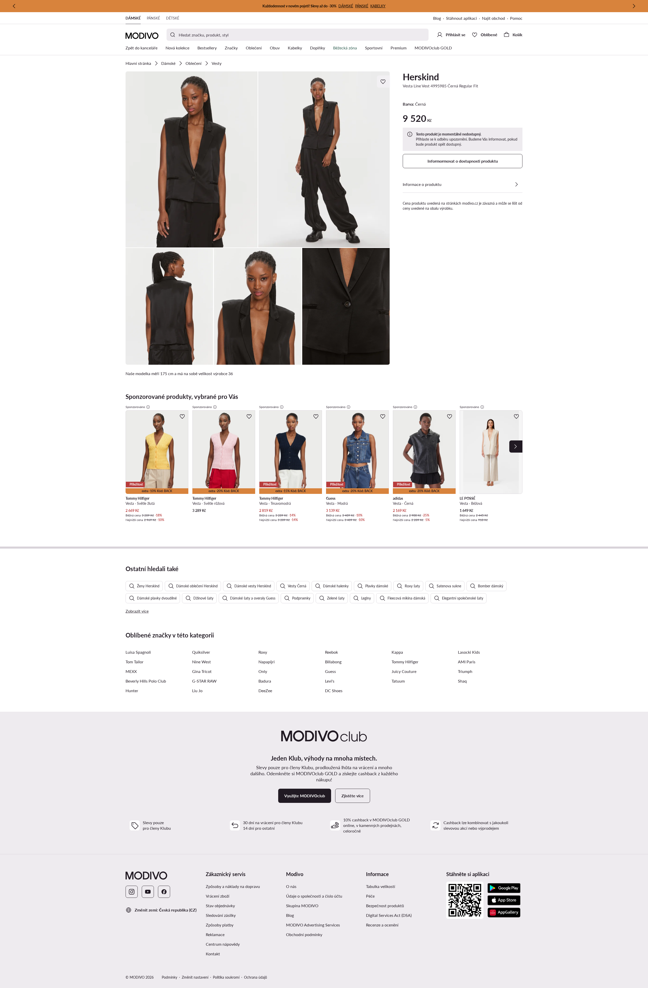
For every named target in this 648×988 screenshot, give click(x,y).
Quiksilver (201, 652)
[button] (192, 159)
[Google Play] (504, 888)
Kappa (397, 652)
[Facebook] (164, 892)
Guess (330, 671)
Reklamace (215, 934)
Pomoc (516, 18)
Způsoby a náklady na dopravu (233, 886)
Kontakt (213, 953)
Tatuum (398, 681)
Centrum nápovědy (223, 944)
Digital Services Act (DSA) (389, 915)
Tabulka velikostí (380, 886)
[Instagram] (132, 892)
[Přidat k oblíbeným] (383, 81)
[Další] (634, 6)
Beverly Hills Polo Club (146, 681)
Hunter (132, 690)
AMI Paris (466, 661)
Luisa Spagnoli (138, 652)
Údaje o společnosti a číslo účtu (314, 896)
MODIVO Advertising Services (313, 924)
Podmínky (169, 977)
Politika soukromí (226, 977)
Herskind (421, 76)
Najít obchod (493, 18)
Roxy (262, 652)
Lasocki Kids (469, 652)
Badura (264, 681)
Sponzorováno (135, 407)
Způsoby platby (219, 924)
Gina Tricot (202, 671)
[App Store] (504, 900)
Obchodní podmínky (304, 934)
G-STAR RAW (204, 681)
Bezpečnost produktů (385, 905)
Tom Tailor (135, 661)
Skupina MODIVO (302, 905)
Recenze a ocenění (382, 924)
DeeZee (265, 690)
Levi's (329, 681)
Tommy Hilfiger (405, 661)
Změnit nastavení (195, 977)
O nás (291, 886)
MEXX (131, 671)
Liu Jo (197, 690)
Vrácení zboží (217, 896)
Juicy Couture (404, 671)
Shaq (462, 681)
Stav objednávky (220, 905)
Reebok (331, 652)
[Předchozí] (14, 6)
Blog (437, 18)
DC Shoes (333, 690)
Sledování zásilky (221, 915)
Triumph (465, 671)
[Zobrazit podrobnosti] (516, 184)
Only (262, 671)
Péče (370, 896)
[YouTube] (148, 892)
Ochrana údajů (255, 977)
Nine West (201, 661)
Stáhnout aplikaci (461, 18)
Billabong (333, 661)
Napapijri (266, 661)
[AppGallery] (504, 912)
